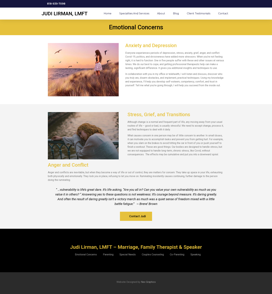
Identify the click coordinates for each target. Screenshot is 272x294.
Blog (176, 13)
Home (107, 13)
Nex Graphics (148, 281)
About (161, 13)
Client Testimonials (198, 13)
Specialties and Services (134, 13)
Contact (223, 13)
